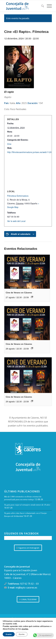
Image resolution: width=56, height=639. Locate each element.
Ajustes (22, 634)
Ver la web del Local (16, 221)
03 (37, 583)
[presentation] (27, 272)
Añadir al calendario (20, 234)
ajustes (25, 629)
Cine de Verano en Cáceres (19, 292)
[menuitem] (41, 6)
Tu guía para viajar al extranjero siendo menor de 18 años (27, 504)
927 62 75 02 (27, 583)
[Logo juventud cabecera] (23, 6)
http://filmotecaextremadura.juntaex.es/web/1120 (29, 152)
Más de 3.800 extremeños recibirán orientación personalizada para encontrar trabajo (22, 498)
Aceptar (9, 634)
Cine (9, 143)
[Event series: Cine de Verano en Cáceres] (32, 297)
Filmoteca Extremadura (17, 195)
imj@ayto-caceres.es (26, 587)
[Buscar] (41, 6)
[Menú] (48, 6)
